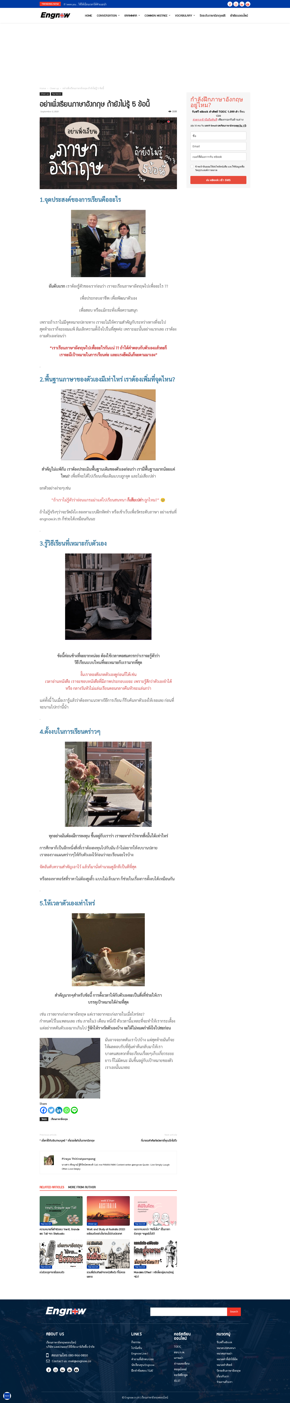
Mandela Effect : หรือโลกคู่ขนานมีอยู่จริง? (154, 1274)
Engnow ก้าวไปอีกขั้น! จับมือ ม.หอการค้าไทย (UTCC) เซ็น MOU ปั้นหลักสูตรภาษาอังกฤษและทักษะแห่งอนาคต (119, 4)
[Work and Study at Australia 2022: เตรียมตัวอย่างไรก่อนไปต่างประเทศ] (108, 1211)
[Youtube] (247, 4)
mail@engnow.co (79, 1361)
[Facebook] (229, 4)
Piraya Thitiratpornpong (78, 1159)
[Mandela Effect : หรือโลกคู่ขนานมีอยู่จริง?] (155, 1254)
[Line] (74, 1110)
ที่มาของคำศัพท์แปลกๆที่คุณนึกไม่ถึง (159, 1140)
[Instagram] (235, 4)
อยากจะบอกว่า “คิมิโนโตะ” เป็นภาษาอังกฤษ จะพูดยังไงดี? (152, 1231)
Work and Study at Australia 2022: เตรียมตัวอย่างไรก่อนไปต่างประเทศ (106, 1231)
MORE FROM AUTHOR (82, 1187)
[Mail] (69, 1369)
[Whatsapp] (66, 1110)
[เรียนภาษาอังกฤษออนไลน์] (55, 15)
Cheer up (54, 88)
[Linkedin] (241, 4)
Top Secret (56, 94)
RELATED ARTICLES (52, 1187)
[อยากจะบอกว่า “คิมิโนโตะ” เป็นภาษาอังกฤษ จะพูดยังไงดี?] (155, 1211)
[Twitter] (51, 1110)
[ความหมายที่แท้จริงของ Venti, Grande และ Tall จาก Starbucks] (61, 1211)
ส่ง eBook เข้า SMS (218, 180)
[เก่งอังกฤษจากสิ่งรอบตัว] (61, 1254)
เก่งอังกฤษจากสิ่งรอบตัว (52, 1272)
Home (43, 88)
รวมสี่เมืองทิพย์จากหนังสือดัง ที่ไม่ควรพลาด (106, 1274)
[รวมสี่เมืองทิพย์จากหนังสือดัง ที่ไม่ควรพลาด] (108, 1254)
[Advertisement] (145, 52)
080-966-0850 (78, 1355)
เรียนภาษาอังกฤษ (59, 1119)
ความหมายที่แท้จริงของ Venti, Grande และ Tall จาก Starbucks (59, 1231)
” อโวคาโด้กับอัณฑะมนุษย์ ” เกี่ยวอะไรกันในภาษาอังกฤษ (67, 1140)
